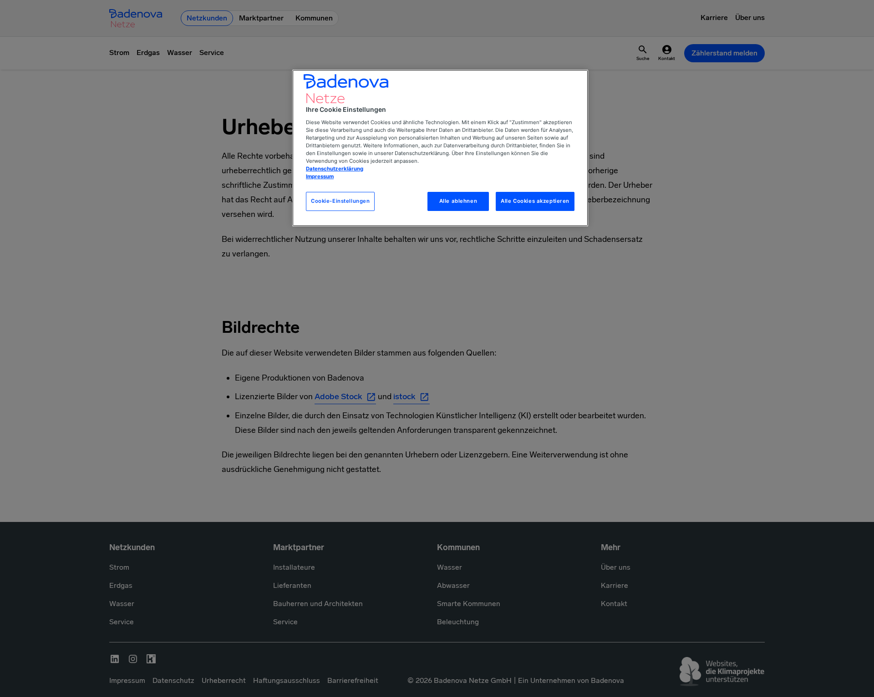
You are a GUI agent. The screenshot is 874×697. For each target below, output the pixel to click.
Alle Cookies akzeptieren (535, 201)
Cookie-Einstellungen (340, 201)
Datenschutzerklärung (334, 168)
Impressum (320, 176)
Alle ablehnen (458, 201)
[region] (440, 148)
